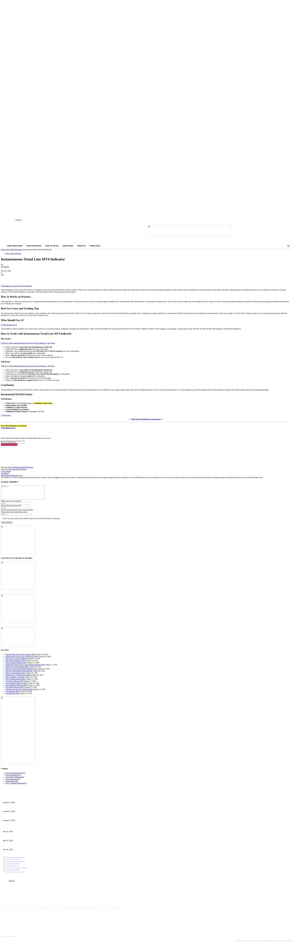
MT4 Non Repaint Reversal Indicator (18, 671)
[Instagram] (11, 918)
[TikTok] (18, 918)
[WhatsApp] (29, 278)
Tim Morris (5, 267)
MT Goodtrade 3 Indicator (15, 677)
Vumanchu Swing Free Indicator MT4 (19, 689)
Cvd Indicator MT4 (12, 693)
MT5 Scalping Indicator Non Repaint (15, 846)
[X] (13, 278)
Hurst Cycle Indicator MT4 (15, 673)
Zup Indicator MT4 (12, 691)
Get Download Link (9, 444)
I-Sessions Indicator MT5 (11, 828)
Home (3, 250)
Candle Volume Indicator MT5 (12, 837)
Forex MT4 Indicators (14, 250)
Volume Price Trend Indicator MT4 (18, 675)
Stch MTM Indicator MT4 (14, 687)
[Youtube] (25, 918)
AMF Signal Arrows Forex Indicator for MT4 (21, 656)
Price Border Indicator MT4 (15, 661)
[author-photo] (6, 471)
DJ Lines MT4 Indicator (18, 469)
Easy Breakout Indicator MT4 (16, 685)
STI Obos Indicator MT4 (14, 681)
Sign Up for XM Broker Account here (146, 419)
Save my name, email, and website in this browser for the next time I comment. (31, 518)
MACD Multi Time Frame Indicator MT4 (20, 654)
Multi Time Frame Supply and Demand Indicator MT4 (25, 665)
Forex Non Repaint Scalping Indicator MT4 (21, 669)
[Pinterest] (21, 278)
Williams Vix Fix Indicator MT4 (17, 667)
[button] (288, 246)
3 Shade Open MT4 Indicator (22, 467)
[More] (38, 278)
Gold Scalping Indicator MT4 (16, 683)
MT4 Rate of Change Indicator (16, 658)
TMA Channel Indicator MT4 (16, 663)
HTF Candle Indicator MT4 (15, 679)
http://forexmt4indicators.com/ (11, 475)
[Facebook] (4, 278)
